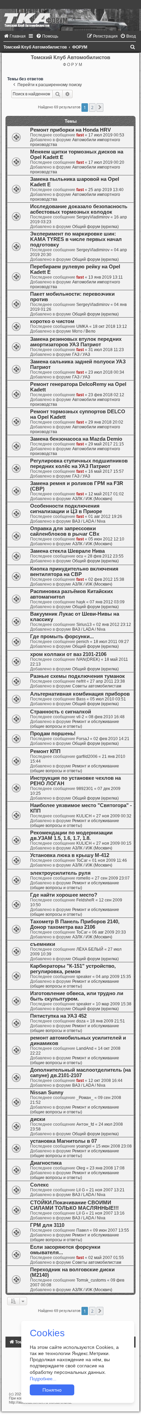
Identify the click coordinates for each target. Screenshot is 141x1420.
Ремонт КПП (45, 751)
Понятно (52, 1390)
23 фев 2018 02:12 (106, 394)
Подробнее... (43, 1378)
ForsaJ (82, 738)
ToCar (82, 860)
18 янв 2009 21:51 (107, 1021)
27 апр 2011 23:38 (107, 681)
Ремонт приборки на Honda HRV (70, 130)
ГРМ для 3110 (47, 1225)
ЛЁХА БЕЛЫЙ (89, 949)
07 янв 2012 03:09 (107, 602)
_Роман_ (84, 1097)
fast (80, 135)
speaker (83, 976)
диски (37, 1119)
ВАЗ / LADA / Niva (88, 521)
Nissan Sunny (46, 1092)
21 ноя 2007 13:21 (107, 1190)
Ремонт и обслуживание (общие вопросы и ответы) (74, 724)
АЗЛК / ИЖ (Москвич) (92, 498)
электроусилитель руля (60, 873)
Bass (81, 699)
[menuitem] (14, 36)
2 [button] (92, 107)
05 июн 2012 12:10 (106, 539)
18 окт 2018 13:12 (110, 326)
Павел (82, 1230)
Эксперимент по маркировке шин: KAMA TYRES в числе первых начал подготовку (76, 239)
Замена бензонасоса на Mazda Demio (76, 439)
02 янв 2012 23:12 (113, 624)
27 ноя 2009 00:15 (113, 843)
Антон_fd (85, 1124)
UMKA (82, 326)
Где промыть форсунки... (62, 636)
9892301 (84, 788)
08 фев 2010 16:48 (107, 716)
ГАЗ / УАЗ (81, 354)
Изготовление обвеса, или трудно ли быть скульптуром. (76, 996)
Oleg (80, 1168)
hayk (80, 602)
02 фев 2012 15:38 (106, 579)
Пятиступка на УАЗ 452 (58, 1016)
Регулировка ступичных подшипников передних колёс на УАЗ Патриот (79, 463)
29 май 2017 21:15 (106, 444)
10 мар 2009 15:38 (113, 1004)
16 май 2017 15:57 (106, 471)
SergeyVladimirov (93, 217)
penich (82, 641)
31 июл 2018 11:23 (106, 349)
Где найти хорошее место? (63, 895)
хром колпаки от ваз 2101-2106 (68, 654)
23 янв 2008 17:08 (107, 1168)
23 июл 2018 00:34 (106, 372)
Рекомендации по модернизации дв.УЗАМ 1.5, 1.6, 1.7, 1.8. (71, 835)
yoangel (83, 1146)
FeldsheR (85, 900)
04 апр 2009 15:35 (113, 976)
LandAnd (84, 1048)
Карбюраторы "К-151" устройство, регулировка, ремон (73, 968)
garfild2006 (87, 756)
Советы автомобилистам (96, 686)
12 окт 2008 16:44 (105, 1080)
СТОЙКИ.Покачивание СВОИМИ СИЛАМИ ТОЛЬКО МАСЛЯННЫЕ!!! (74, 1205)
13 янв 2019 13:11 (105, 277)
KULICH (84, 816)
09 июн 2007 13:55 (111, 1230)
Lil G (80, 1190)
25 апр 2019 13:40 (106, 189)
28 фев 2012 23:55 (106, 556)
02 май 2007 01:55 (106, 1257)
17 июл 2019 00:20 (106, 162)
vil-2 (80, 716)
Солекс (39, 1185)
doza (81, 1021)
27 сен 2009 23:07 (112, 878)
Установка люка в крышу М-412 (69, 855)
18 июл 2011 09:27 (111, 641)
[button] (100, 107)
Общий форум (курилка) (95, 226)
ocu (79, 556)
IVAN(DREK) (88, 659)
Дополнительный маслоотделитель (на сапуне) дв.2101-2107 (80, 1072)
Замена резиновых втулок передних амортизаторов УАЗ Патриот (75, 341)
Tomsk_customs (91, 1280)
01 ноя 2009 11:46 (109, 860)
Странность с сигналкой (60, 711)
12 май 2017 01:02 (106, 494)
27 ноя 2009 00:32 (113, 816)
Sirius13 (84, 624)
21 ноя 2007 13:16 (107, 1213)
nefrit (81, 681)
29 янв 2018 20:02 (105, 422)
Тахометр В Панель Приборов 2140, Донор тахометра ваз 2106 (74, 924)
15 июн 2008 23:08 (114, 1146)
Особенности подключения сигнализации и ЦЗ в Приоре (66, 508)
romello (83, 878)
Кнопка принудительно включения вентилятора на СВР (74, 571)
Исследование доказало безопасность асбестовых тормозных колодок (78, 209)
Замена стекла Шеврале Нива (67, 551)
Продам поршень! (53, 733)
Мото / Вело (83, 331)
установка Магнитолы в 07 (63, 1141)
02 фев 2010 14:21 (111, 738)
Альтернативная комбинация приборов (80, 694)
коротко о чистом (52, 321)
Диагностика (46, 1163)
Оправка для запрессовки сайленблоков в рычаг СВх (64, 531)
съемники (42, 944)
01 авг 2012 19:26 (105, 516)
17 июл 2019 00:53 (106, 135)
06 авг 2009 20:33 (109, 932)
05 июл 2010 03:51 (108, 699)
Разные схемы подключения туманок (77, 676)
